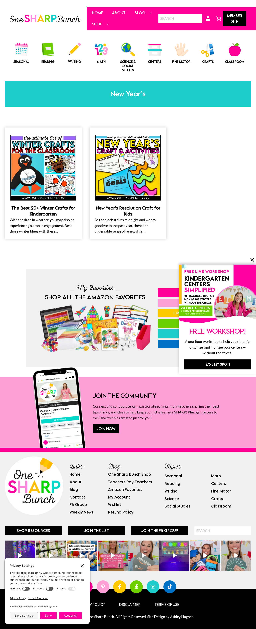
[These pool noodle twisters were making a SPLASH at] (51, 556)
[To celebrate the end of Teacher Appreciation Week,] (143, 556)
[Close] (252, 260)
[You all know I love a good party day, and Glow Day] (20, 556)
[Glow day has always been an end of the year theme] (82, 556)
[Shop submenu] (108, 24)
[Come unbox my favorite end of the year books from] (113, 556)
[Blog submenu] (151, 13)
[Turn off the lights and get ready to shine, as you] (174, 556)
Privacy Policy (91, 604)
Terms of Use (167, 604)
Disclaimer (130, 604)
